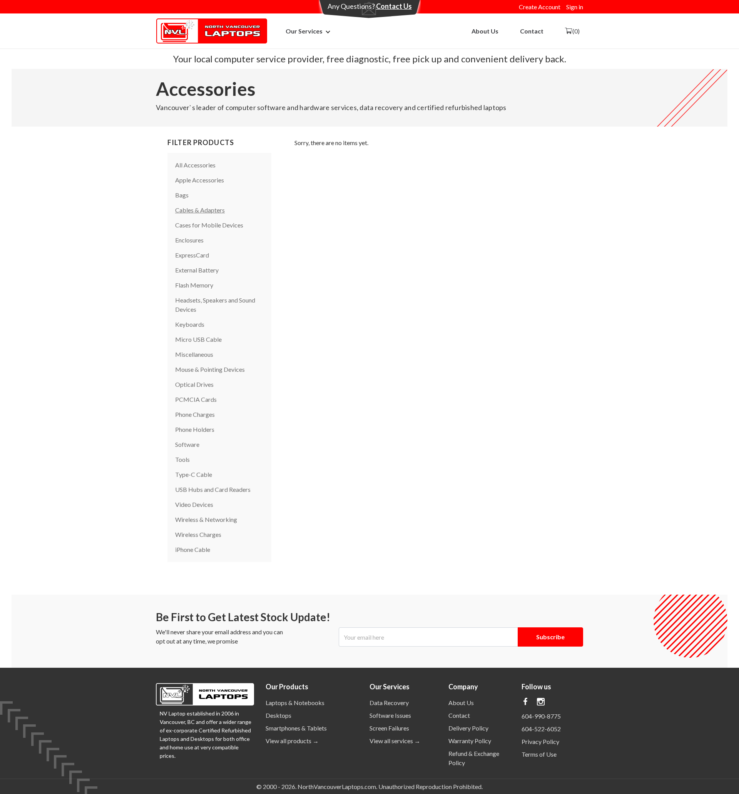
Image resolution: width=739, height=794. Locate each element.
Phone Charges (195, 414)
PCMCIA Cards (196, 399)
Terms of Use (539, 754)
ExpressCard (192, 255)
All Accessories (195, 165)
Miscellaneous (194, 354)
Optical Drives (194, 384)
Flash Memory (194, 285)
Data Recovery (389, 702)
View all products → (292, 740)
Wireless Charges (198, 534)
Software (187, 444)
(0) (576, 31)
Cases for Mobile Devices (209, 225)
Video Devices (194, 504)
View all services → (395, 740)
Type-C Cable (193, 474)
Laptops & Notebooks (295, 702)
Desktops (278, 715)
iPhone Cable (192, 549)
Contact (531, 31)
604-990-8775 (541, 716)
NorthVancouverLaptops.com (337, 786)
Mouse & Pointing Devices (210, 369)
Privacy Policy (540, 741)
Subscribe (550, 636)
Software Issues (390, 715)
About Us (484, 31)
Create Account (539, 6)
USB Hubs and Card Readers (213, 489)
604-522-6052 (541, 728)
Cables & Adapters (200, 210)
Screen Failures (389, 728)
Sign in (574, 6)
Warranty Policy (469, 740)
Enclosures (189, 240)
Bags (182, 195)
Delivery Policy (468, 728)
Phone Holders (194, 429)
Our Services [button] (304, 31)
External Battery (197, 270)
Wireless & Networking (206, 519)
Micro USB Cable (198, 339)
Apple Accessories (199, 180)
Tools (182, 459)
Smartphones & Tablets (296, 728)
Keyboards (189, 324)
